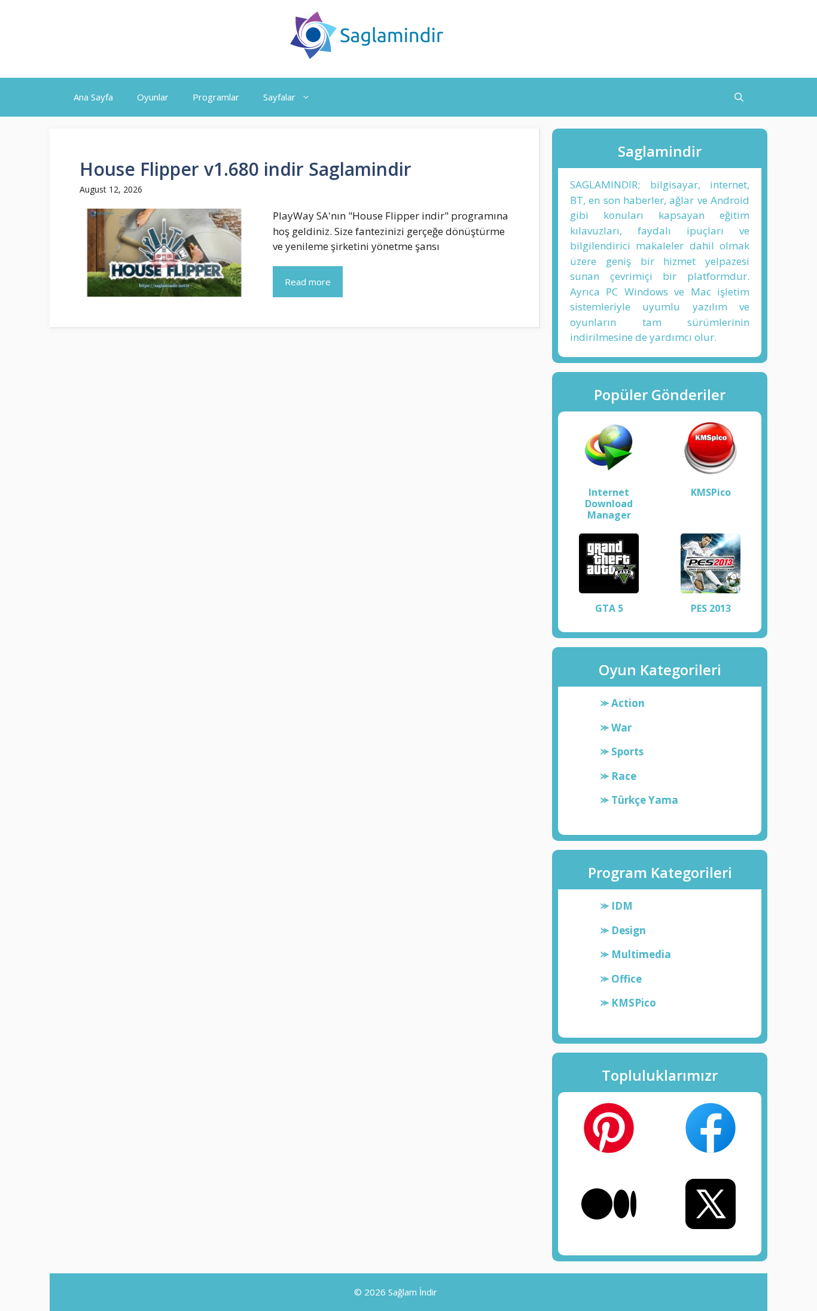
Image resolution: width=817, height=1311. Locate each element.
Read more (308, 282)
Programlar (216, 97)
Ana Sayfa (93, 97)
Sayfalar (279, 97)
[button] (739, 97)
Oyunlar (153, 97)
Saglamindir (505, 35)
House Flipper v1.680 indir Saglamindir (245, 169)
